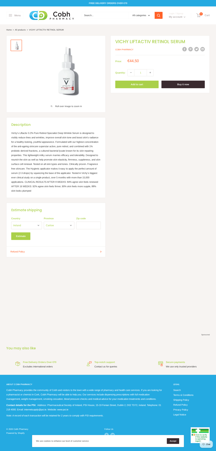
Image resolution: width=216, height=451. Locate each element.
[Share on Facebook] (184, 49)
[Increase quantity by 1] (150, 72)
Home (9, 30)
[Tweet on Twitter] (196, 49)
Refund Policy (17, 251)
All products (20, 30)
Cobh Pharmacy (124, 49)
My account (176, 17)
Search (177, 390)
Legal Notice (179, 414)
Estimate (21, 236)
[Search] (159, 15)
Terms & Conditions (183, 395)
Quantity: (120, 72)
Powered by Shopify (15, 433)
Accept (173, 441)
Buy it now (183, 84)
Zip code (81, 218)
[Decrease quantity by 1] (131, 72)
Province (49, 218)
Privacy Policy (180, 409)
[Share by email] (202, 49)
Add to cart (137, 84)
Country (15, 218)
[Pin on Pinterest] (190, 49)
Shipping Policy (181, 400)
